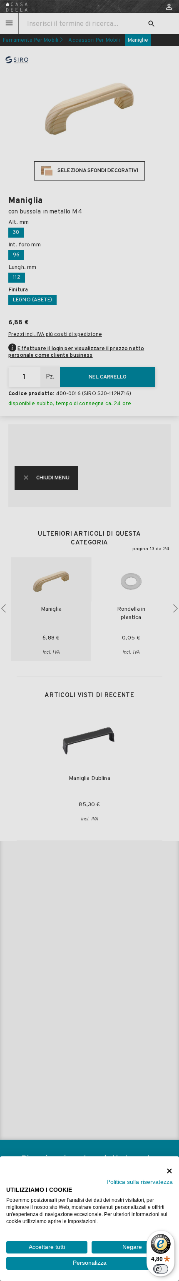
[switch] (160, 1268)
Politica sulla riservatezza (140, 1182)
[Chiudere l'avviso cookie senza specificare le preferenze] (169, 1170)
